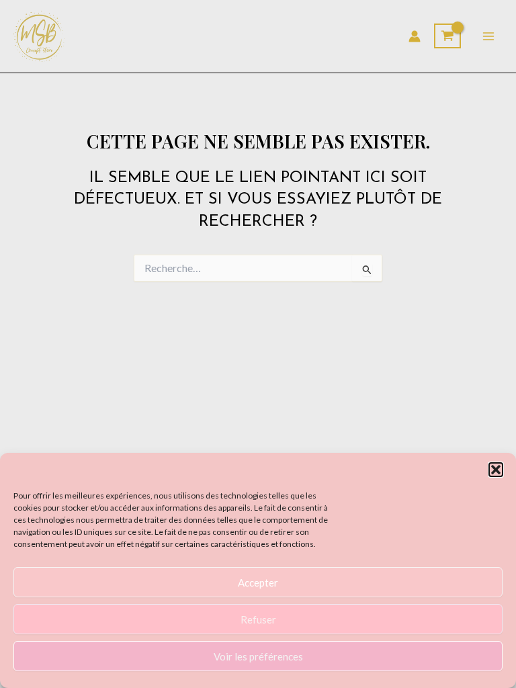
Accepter (258, 582)
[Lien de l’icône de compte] (414, 36)
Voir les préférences (258, 656)
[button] (496, 469)
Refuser (258, 619)
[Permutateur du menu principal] (488, 36)
